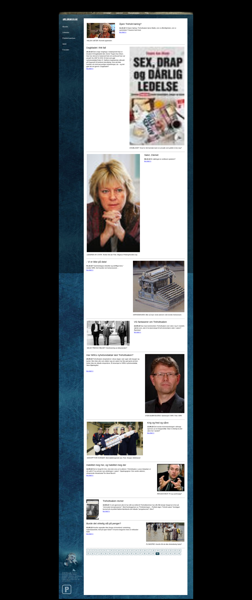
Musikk (65, 27)
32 (118, 554)
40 (153, 554)
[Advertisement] (135, 574)
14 (136, 550)
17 (149, 550)
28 (101, 554)
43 (166, 554)
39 (149, 554)
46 (179, 554)
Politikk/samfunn (68, 38)
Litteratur (65, 32)
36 (136, 554)
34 (127, 554)
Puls (147, 13)
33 (123, 554)
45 (175, 554)
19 (158, 550)
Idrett (64, 44)
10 (119, 550)
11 (123, 550)
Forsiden (65, 50)
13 (132, 550)
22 (171, 550)
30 (110, 554)
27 (97, 554)
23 (175, 550)
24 (179, 550)
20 (162, 550)
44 (170, 554)
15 (140, 550)
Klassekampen (134, 13)
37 (140, 554)
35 (131, 554)
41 (157, 554)
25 (88, 554)
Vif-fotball (107, 13)
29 (105, 554)
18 (153, 550)
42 (162, 554)
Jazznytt (119, 13)
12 (127, 550)
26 (92, 554)
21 (166, 550)
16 (145, 550)
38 (144, 554)
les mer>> (122, 32)
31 (114, 554)
